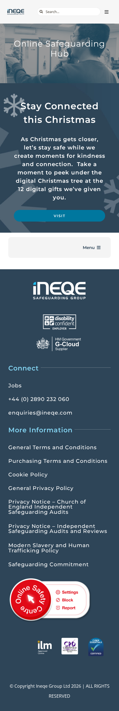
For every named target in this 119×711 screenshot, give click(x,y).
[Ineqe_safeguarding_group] (16, 11)
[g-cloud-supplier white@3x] (59, 338)
